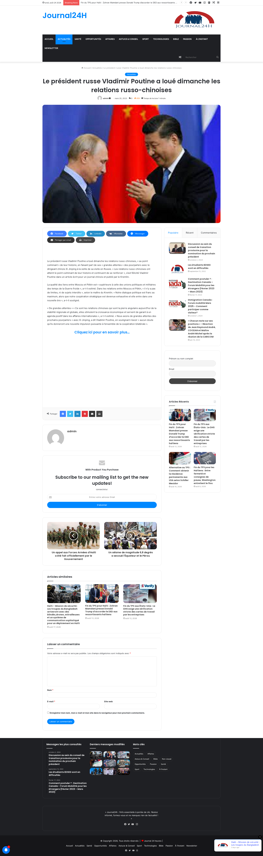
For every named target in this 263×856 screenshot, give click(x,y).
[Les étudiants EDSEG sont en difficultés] (177, 269)
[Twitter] (130, 824)
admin (105, 98)
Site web (108, 701)
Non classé (166, 759)
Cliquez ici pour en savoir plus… (102, 332)
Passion (187, 39)
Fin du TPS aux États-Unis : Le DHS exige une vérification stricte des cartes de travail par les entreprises (139, 610)
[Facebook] (126, 824)
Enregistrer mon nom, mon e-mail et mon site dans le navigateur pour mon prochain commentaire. (97, 713)
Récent (189, 232)
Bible (176, 39)
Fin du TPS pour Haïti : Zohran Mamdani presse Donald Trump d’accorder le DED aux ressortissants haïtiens (101, 610)
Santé (78, 39)
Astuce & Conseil (128, 39)
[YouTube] (133, 824)
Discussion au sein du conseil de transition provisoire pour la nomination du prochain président (201, 250)
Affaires (110, 39)
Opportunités (93, 39)
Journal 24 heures (152, 841)
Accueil (49, 39)
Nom (50, 690)
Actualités (64, 39)
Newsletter (51, 48)
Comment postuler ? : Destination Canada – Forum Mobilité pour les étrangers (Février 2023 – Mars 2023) (201, 285)
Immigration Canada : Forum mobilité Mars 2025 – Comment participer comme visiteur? (200, 306)
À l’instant (202, 39)
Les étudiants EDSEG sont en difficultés (199, 266)
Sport (145, 39)
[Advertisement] (102, 369)
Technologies (161, 39)
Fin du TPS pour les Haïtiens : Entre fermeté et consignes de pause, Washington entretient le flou (205, 475)
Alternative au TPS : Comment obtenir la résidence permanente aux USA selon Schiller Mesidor (180, 475)
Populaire (173, 232)
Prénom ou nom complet (181, 358)
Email (171, 369)
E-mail (51, 701)
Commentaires (209, 232)
